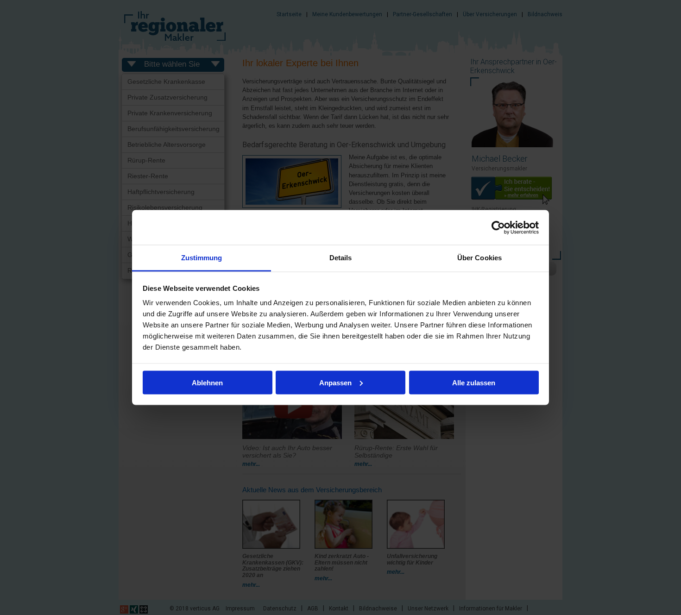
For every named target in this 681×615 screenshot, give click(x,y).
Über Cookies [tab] (479, 258)
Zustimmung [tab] (201, 258)
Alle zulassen (473, 382)
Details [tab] (340, 258)
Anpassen (335, 382)
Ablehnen (207, 382)
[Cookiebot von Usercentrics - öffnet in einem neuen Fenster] (498, 227)
